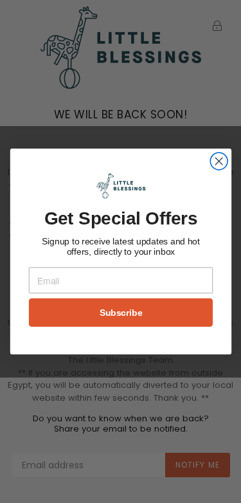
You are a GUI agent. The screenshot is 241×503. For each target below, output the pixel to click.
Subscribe (120, 312)
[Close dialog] (219, 161)
